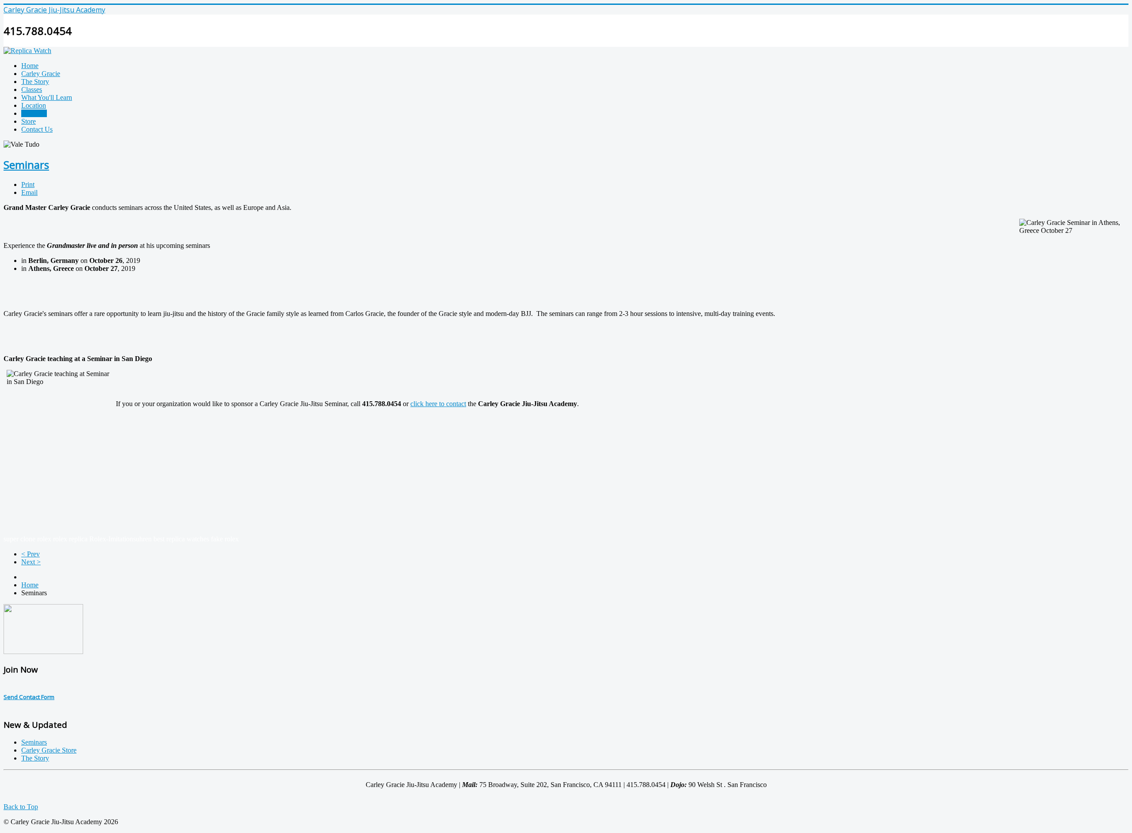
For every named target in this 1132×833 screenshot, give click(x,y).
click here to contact (438, 403)
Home (29, 65)
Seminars (34, 113)
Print (27, 184)
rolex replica (70, 539)
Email (29, 192)
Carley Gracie (40, 73)
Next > (31, 562)
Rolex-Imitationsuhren (120, 539)
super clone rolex (27, 539)
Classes (31, 89)
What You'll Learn (46, 97)
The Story (35, 81)
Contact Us (37, 129)
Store (28, 121)
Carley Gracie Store (48, 750)
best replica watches (181, 539)
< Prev (30, 554)
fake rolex (225, 539)
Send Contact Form (29, 697)
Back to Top (21, 806)
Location (33, 105)
